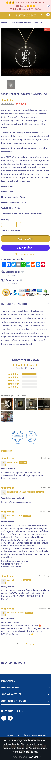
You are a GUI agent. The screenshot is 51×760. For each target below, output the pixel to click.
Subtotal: (5, 230)
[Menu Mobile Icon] (3, 15)
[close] (48, 6)
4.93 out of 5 (33, 365)
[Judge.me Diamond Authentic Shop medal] (17, 436)
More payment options (25, 254)
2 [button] (22, 644)
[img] (7, 458)
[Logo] (26, 15)
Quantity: (5, 219)
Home (4, 23)
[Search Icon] (11, 15)
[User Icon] (41, 15)
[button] (7, 100)
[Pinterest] (10, 718)
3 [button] (26, 644)
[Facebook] (3, 718)
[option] (25, 52)
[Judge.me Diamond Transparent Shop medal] (31, 436)
